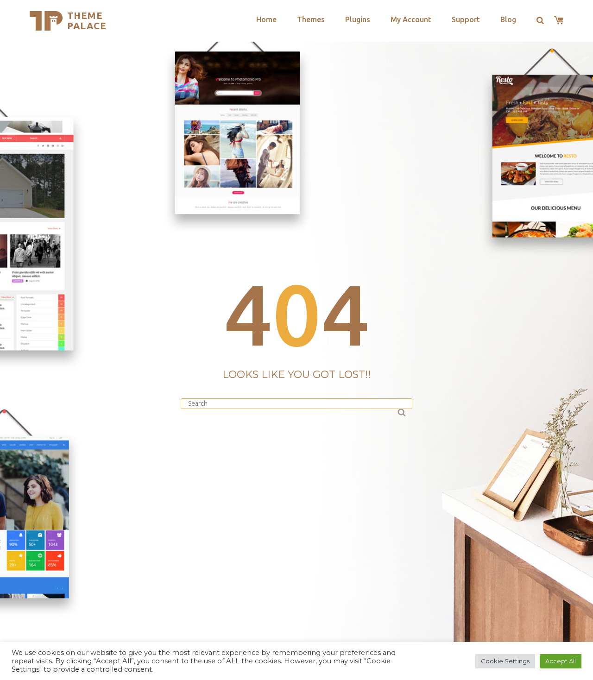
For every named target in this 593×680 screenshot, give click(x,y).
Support (466, 19)
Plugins (357, 19)
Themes (311, 19)
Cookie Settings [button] (505, 661)
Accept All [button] (560, 661)
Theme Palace (87, 20)
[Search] (400, 411)
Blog (508, 19)
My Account (411, 19)
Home (266, 19)
